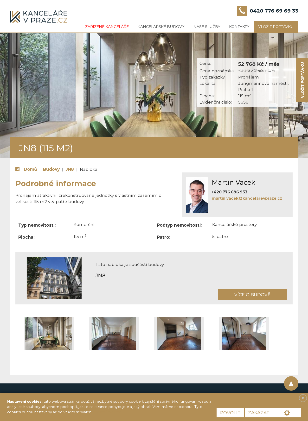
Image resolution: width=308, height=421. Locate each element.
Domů (30, 169)
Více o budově (252, 294)
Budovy (51, 169)
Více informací (110, 412)
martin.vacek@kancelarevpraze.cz (247, 198)
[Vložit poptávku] (302, 80)
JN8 (70, 169)
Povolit (230, 412)
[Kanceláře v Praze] (38, 16)
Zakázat (259, 412)
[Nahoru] (291, 383)
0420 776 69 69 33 (274, 11)
